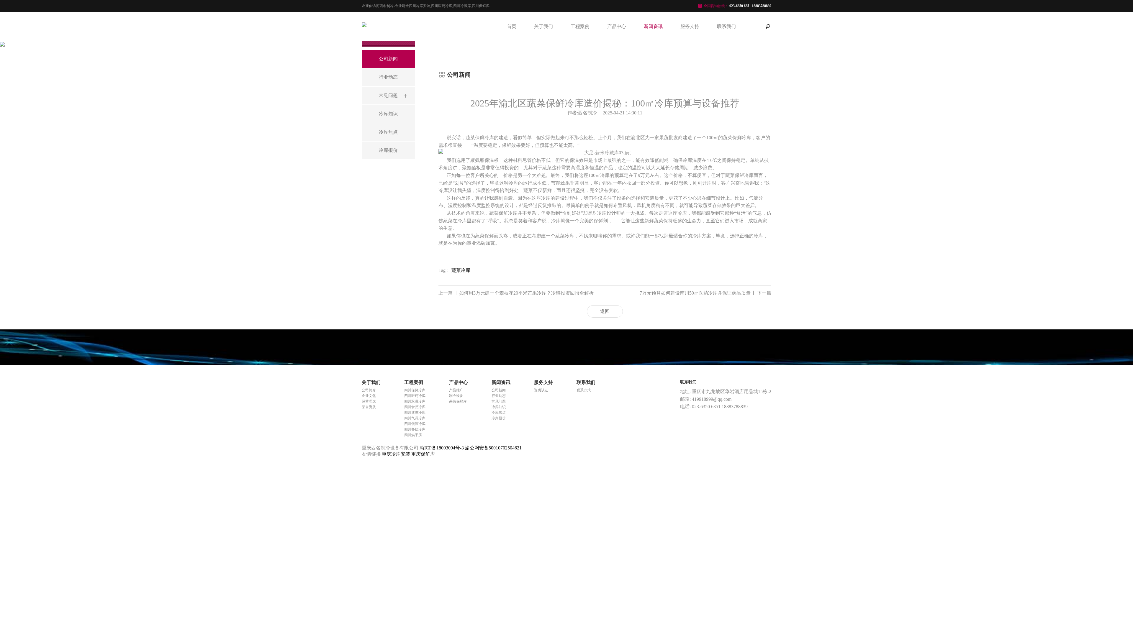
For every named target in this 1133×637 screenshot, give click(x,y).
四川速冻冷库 (414, 413)
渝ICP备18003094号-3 (442, 447)
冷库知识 (499, 407)
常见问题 (499, 401)
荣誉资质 (369, 407)
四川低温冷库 (414, 424)
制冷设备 (456, 396)
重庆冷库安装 (396, 454)
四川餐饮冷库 (414, 429)
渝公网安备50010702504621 (493, 447)
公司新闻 (499, 390)
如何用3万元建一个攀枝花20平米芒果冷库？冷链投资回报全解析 (516, 292)
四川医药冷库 (414, 396)
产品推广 (456, 390)
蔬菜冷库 (460, 270)
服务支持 (689, 26)
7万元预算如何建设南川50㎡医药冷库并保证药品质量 (705, 292)
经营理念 (369, 401)
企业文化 (369, 396)
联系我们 (726, 26)
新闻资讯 (653, 26)
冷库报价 (499, 418)
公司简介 (369, 390)
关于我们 (543, 26)
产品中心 (616, 26)
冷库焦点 (499, 413)
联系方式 (584, 390)
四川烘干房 (413, 435)
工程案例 (580, 26)
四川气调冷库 (414, 418)
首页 (511, 26)
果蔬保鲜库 (458, 401)
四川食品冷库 (414, 407)
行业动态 (499, 396)
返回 (605, 311)
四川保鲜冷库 (414, 390)
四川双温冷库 (414, 401)
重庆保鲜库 (423, 454)
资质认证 (541, 390)
